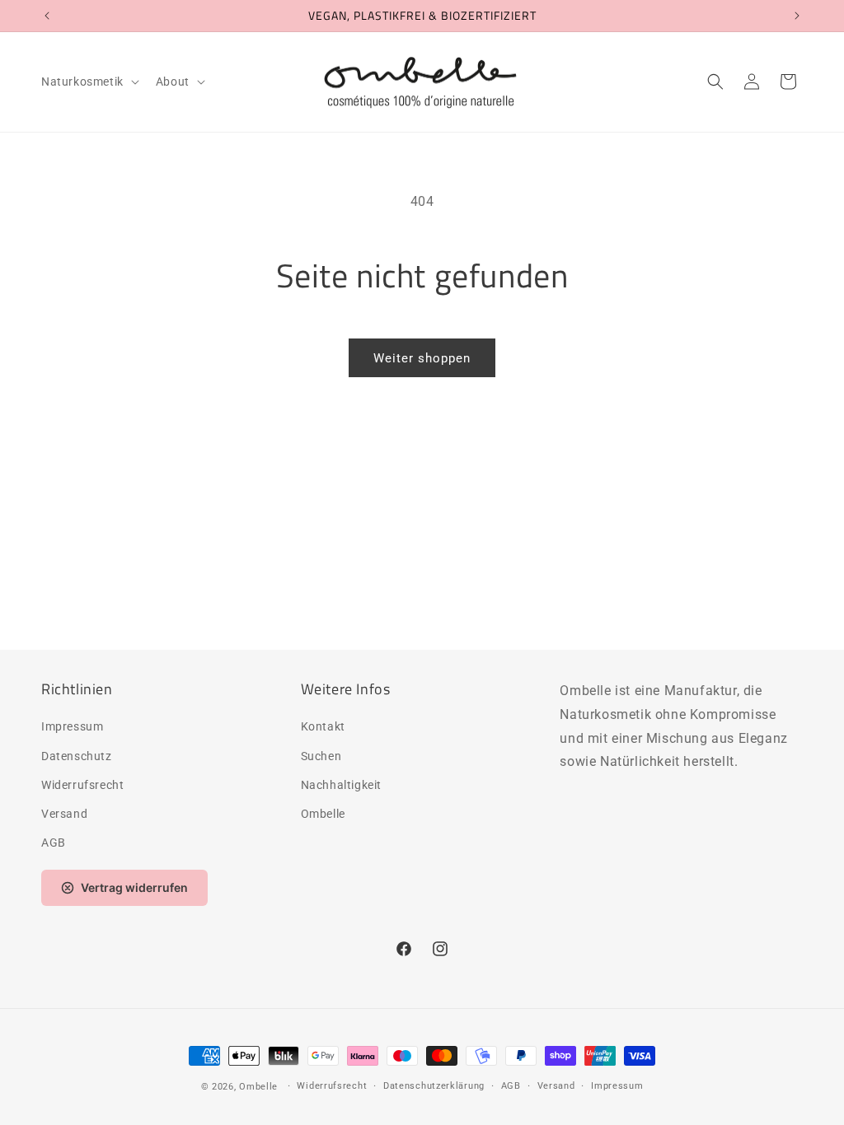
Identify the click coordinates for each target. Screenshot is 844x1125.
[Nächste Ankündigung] (797, 15)
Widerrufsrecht (82, 784)
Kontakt (323, 726)
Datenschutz (76, 756)
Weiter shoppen (422, 358)
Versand (64, 813)
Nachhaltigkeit (341, 784)
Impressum (72, 726)
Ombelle (323, 813)
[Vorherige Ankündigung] (47, 15)
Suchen (321, 756)
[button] (88, 81)
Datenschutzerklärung (434, 1086)
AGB (53, 842)
